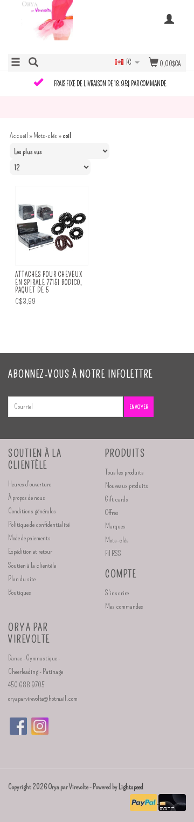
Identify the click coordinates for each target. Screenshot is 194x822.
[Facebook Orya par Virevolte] (18, 726)
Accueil (19, 135)
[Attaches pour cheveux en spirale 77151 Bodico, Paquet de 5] (52, 226)
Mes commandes (124, 606)
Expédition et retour (30, 551)
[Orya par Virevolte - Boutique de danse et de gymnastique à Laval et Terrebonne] (52, 26)
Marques (115, 526)
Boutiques (19, 592)
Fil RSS (113, 553)
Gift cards (116, 499)
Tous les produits (124, 472)
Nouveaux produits (126, 485)
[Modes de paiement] (144, 801)
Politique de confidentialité (39, 524)
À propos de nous (26, 497)
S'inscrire (117, 592)
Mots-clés (45, 135)
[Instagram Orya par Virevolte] (39, 726)
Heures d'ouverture (29, 484)
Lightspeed (131, 786)
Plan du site (22, 578)
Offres (112, 512)
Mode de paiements (29, 537)
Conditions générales (32, 511)
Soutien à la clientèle (32, 565)
